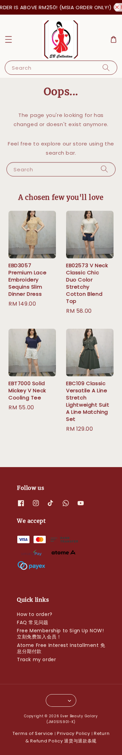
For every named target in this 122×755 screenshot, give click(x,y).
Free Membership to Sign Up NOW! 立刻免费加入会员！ (60, 633)
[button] (8, 39)
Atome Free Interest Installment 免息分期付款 (61, 648)
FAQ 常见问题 (32, 622)
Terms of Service (33, 733)
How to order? (35, 614)
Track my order (36, 659)
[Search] (106, 67)
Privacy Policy (73, 733)
